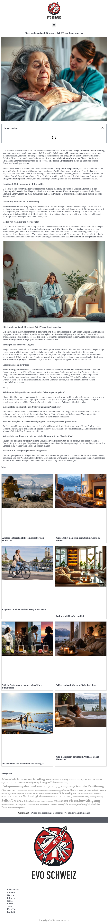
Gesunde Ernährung (89, 786)
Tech (9, 906)
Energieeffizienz (49, 782)
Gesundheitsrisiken (41, 791)
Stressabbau (61, 800)
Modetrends (5, 797)
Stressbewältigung (84, 800)
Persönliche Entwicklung (64, 797)
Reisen (10, 903)
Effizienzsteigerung (28, 782)
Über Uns (11, 909)
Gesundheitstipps (55, 791)
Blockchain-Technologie (76, 780)
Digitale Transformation (9, 783)
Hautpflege (6, 793)
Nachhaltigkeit (32, 796)
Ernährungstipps (55, 787)
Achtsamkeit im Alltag (30, 779)
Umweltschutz (42, 804)
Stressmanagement (7, 804)
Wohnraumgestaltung (75, 804)
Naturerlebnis (48, 797)
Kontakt (11, 912)
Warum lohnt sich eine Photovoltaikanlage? (23, 763)
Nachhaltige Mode (16, 797)
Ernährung (45, 787)
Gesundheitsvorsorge (74, 790)
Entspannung (63, 783)
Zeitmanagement (18, 807)
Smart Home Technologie (44, 801)
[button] (54, 25)
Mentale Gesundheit (94, 793)
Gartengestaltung (67, 787)
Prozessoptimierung (81, 797)
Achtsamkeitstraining (56, 779)
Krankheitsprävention (42, 793)
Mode (10, 901)
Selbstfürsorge (12, 800)
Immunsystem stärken (21, 793)
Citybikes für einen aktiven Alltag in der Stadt (24, 609)
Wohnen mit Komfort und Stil (70, 616)
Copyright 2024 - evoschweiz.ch (54, 920)
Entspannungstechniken (21, 786)
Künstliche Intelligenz (64, 793)
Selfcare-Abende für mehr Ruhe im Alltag (76, 685)
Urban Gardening (57, 804)
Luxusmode (81, 793)
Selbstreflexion (30, 801)
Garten (10, 895)
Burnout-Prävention (93, 780)
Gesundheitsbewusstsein (25, 790)
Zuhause (11, 892)
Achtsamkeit (8, 779)
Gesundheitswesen (96, 790)
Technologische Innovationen (25, 804)
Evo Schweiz (13, 889)
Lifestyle (11, 898)
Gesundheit (8, 790)
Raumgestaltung (96, 797)
